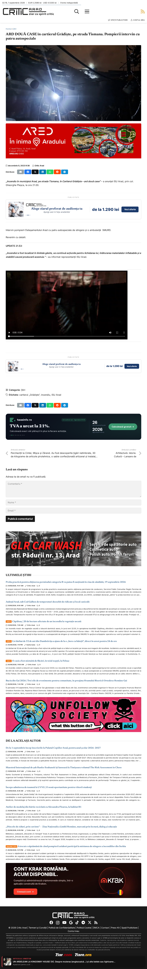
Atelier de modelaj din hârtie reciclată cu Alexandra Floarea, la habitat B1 (43, 807)
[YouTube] (64, 922)
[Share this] (27, 172)
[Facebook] (51, 922)
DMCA (96, 927)
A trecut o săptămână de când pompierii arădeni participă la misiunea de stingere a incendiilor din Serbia (66, 846)
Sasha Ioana (30, 645)
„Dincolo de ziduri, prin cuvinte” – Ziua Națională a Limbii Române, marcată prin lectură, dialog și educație (61, 827)
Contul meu (73, 931)
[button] (77, 11)
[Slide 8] (22, 435)
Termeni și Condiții (38, 927)
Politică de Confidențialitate (62, 927)
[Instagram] (57, 923)
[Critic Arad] (28, 11)
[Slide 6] (18, 435)
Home (8, 29)
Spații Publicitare (129, 927)
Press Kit (115, 927)
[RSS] (95, 922)
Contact (105, 927)
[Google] (71, 922)
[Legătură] (143, 11)
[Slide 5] (17, 435)
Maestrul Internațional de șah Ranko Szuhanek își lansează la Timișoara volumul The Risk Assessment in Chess (64, 767)
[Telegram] (83, 922)
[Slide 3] (29, 215)
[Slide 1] (26, 215)
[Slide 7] (20, 435)
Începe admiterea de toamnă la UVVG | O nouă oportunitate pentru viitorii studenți (49, 787)
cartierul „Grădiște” (29, 394)
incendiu (45, 394)
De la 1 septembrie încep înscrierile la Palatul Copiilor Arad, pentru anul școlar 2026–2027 (53, 748)
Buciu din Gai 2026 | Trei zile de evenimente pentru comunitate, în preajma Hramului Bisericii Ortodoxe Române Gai (66, 681)
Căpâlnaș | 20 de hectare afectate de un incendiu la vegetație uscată (43, 621)
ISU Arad (56, 394)
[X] (89, 922)
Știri (14, 29)
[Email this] (20, 172)
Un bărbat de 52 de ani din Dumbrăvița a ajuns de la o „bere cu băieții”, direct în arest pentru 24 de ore (61, 641)
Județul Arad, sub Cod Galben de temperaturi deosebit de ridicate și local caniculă (47, 602)
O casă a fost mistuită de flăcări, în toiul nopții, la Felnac (37, 661)
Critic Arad (39, 166)
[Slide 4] (15, 435)
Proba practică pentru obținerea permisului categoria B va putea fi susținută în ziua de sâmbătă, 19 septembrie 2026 (66, 582)
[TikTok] (77, 922)
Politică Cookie (84, 927)
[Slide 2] (11, 435)
